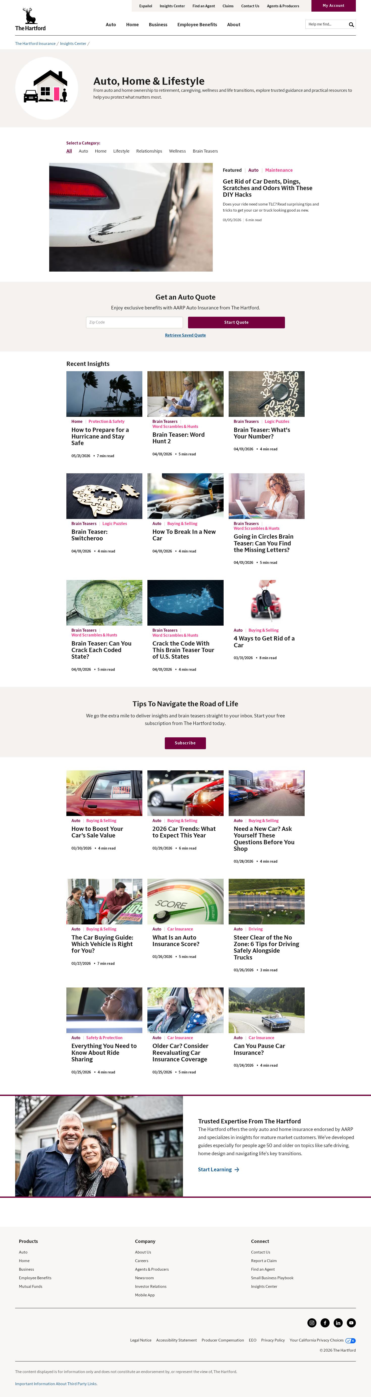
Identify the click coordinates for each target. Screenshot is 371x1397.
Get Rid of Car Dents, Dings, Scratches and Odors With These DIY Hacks (267, 188)
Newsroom (144, 1278)
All (69, 151)
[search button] (351, 24)
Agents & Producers (283, 6)
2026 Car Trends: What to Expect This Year (184, 832)
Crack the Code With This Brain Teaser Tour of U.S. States (183, 650)
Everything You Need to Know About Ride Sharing (104, 1053)
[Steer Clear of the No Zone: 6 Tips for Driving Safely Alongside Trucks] (267, 901)
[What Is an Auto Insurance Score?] (185, 901)
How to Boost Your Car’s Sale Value (97, 832)
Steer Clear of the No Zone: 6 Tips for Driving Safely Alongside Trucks (266, 948)
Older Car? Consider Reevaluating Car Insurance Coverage (180, 1053)
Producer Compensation (223, 1340)
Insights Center (172, 6)
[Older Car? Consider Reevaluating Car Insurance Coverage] (185, 1010)
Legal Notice (140, 1340)
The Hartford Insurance (35, 44)
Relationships (149, 151)
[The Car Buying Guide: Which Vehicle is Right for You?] (104, 901)
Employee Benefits (35, 1278)
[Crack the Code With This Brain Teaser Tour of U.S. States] (185, 603)
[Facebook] (325, 1326)
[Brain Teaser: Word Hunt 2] (185, 394)
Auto (83, 151)
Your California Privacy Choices (317, 1340)
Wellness (177, 151)
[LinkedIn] (338, 1326)
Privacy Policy (273, 1340)
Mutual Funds (30, 1287)
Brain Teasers (205, 151)
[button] (111, 27)
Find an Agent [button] (204, 6)
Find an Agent (263, 1269)
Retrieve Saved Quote (185, 335)
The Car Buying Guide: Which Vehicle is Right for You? (102, 944)
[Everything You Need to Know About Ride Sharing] (104, 1010)
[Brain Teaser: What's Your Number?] (267, 394)
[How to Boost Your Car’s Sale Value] (104, 793)
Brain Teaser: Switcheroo (89, 535)
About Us (143, 1252)
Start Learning (215, 1169)
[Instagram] (311, 1326)
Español (145, 6)
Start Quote (236, 323)
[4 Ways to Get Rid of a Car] (267, 603)
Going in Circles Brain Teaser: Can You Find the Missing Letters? (264, 543)
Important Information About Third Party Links (56, 1384)
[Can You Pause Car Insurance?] (267, 1010)
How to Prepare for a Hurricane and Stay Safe (100, 437)
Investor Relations (151, 1287)
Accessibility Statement (176, 1340)
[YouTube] (351, 1326)
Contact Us (250, 6)
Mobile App (145, 1295)
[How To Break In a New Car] (185, 496)
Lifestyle (121, 151)
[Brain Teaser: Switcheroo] (104, 496)
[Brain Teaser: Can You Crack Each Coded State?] (104, 603)
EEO (252, 1340)
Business (26, 1269)
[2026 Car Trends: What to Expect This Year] (185, 793)
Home (101, 151)
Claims (228, 6)
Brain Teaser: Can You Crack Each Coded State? (101, 650)
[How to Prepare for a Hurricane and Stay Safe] (104, 394)
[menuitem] (116, 27)
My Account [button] (333, 6)
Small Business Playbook (272, 1278)
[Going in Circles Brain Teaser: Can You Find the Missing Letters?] (267, 496)
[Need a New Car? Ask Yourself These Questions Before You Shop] (267, 793)
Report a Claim (264, 1261)
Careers (141, 1261)
